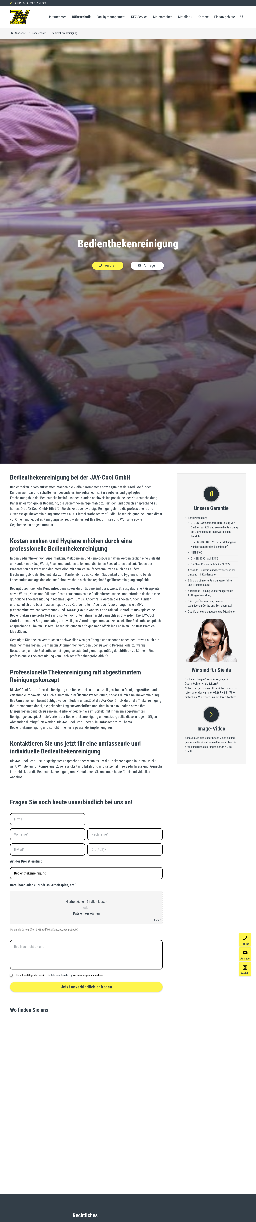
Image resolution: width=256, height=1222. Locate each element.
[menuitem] (57, 17)
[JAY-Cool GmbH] (20, 17)
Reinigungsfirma (109, 508)
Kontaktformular (221, 688)
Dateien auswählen (86, 913)
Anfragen (150, 265)
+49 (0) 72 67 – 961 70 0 (34, 2)
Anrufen (110, 265)
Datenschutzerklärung (61, 975)
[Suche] (242, 17)
